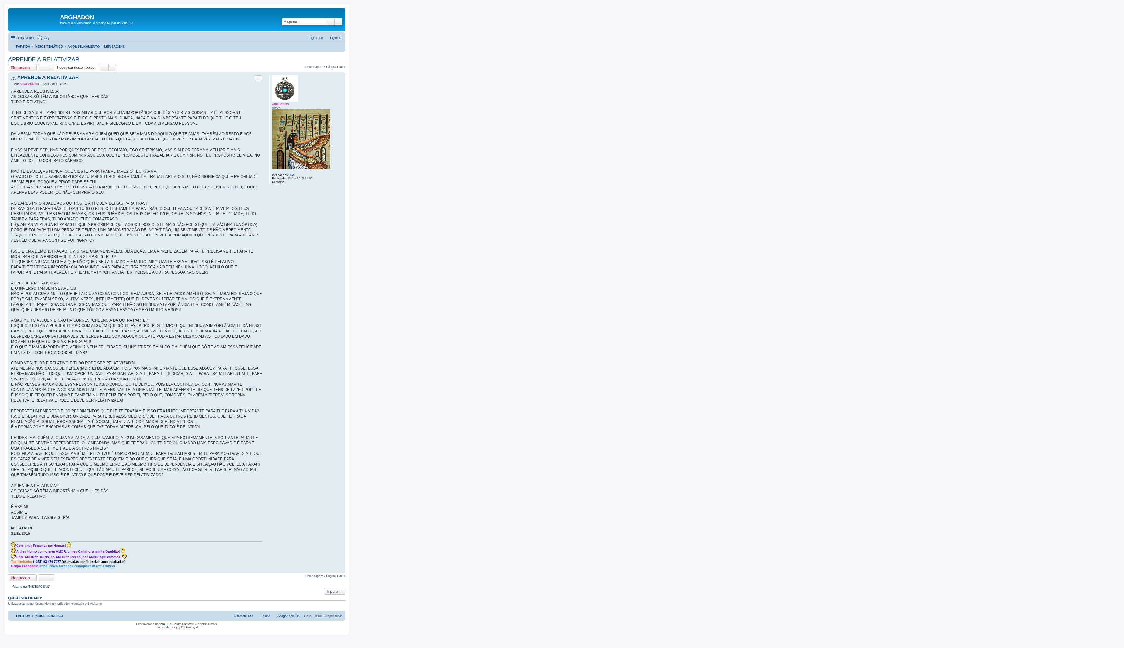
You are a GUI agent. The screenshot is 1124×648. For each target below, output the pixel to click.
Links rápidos (25, 38)
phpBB (165, 623)
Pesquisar (330, 21)
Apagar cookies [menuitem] (288, 616)
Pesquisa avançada (338, 21)
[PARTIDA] (35, 19)
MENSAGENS (114, 46)
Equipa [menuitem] (265, 616)
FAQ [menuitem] (46, 38)
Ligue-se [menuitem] (336, 38)
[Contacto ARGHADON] (288, 182)
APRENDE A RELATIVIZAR (43, 59)
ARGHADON (280, 104)
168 (292, 174)
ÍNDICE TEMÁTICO (49, 46)
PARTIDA (23, 46)
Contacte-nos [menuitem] (243, 616)
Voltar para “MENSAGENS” (31, 586)
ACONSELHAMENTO (84, 46)
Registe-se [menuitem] (315, 38)
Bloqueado (20, 67)
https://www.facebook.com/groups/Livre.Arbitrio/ (77, 566)
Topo (340, 570)
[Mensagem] (12, 83)
